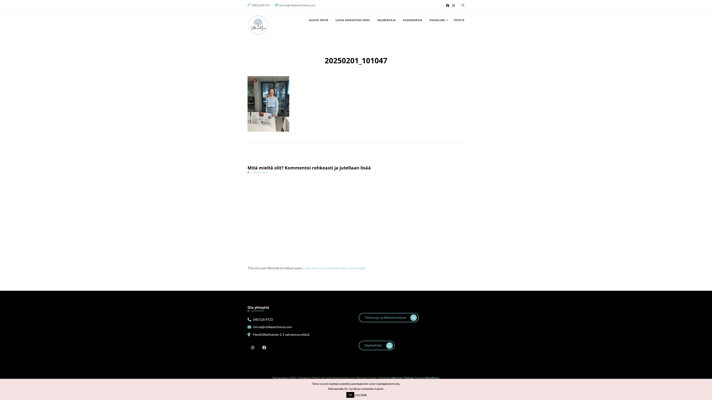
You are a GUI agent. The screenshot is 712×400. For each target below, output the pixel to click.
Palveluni (437, 20)
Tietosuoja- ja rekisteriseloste (385, 318)
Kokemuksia (412, 20)
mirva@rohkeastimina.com (272, 327)
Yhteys (459, 20)
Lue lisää (361, 394)
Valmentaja (386, 20)
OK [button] (350, 395)
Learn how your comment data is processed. (334, 268)
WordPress (432, 377)
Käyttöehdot (373, 345)
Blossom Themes (403, 377)
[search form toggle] (463, 5)
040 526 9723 (263, 319)
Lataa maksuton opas (353, 20)
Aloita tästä (318, 20)
